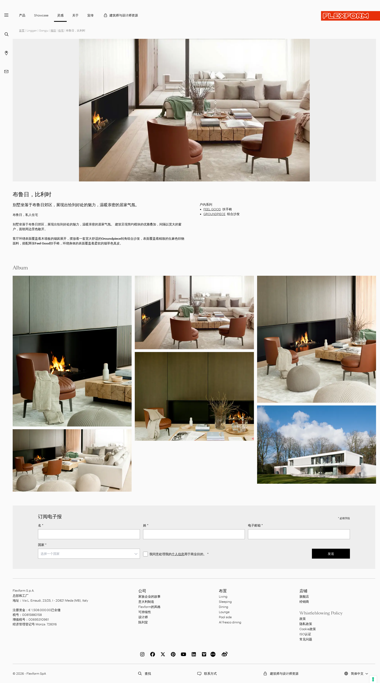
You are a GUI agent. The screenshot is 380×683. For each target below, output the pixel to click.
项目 (53, 30)
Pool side (225, 617)
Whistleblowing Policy (321, 613)
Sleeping (225, 601)
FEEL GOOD (212, 209)
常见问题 (305, 639)
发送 (331, 553)
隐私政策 (305, 624)
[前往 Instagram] (141, 654)
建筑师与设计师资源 (123, 15)
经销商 (304, 601)
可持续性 (144, 612)
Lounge (224, 612)
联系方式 (210, 673)
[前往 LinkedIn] (193, 654)
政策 (302, 618)
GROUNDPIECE (214, 214)
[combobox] (89, 554)
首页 (22, 30)
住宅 (61, 30)
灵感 (60, 15)
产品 (22, 15)
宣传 (90, 15)
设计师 (143, 617)
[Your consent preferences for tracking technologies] (373, 679)
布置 (223, 591)
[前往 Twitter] (162, 654)
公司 (142, 591)
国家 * (42, 545)
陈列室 (143, 622)
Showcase (41, 15)
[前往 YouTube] (183, 654)
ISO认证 (305, 634)
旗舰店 (304, 596)
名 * (40, 525)
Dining (223, 607)
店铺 (303, 591)
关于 (75, 15)
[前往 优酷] (213, 654)
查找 (148, 673)
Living (223, 596)
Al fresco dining (230, 622)
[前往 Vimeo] (203, 654)
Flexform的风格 (149, 607)
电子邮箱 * (255, 525)
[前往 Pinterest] (172, 654)
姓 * (145, 525)
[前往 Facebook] (152, 654)
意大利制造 (146, 601)
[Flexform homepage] (350, 16)
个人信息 (178, 554)
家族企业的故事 (149, 596)
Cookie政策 (307, 629)
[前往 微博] (224, 654)
